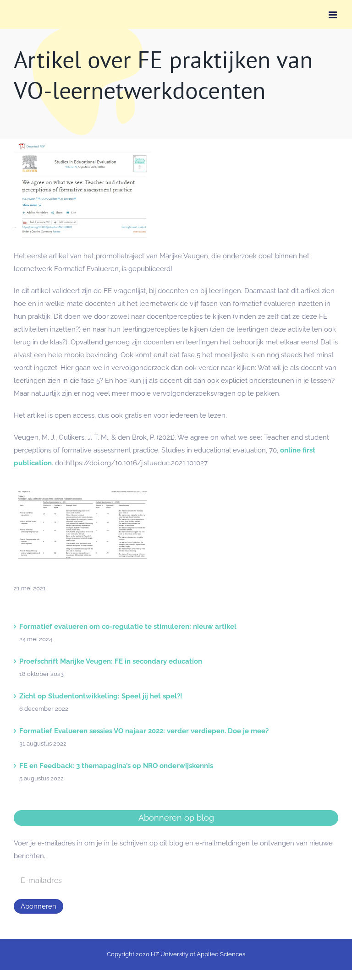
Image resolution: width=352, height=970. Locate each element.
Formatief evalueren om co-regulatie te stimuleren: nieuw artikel (127, 626)
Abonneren (38, 906)
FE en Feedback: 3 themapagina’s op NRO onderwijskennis (116, 766)
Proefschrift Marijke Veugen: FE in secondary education (110, 661)
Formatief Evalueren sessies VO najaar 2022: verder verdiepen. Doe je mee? (144, 731)
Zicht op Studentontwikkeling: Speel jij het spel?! (100, 696)
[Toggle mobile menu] (333, 15)
